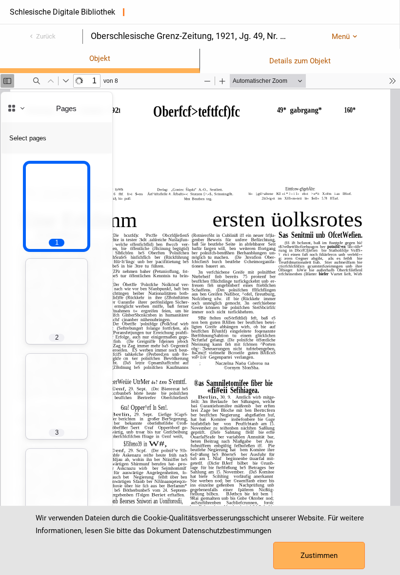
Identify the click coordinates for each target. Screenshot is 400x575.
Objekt (99, 58)
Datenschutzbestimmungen (226, 530)
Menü (341, 36)
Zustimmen (319, 555)
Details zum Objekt (300, 61)
